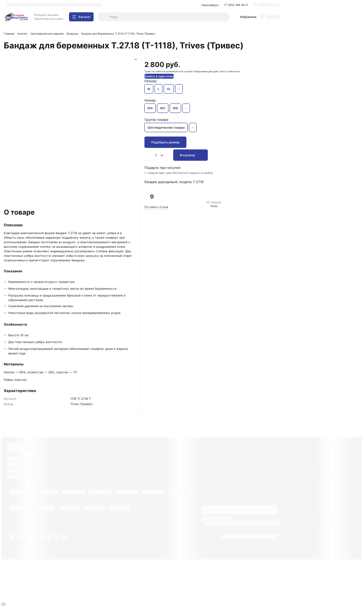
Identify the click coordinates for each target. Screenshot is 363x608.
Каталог (22, 33)
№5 (162, 108)
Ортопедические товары (166, 127)
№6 (175, 108)
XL (169, 89)
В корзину (187, 155)
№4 (150, 108)
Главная (9, 33)
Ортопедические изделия (47, 33)
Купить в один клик (159, 76)
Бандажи (72, 33)
